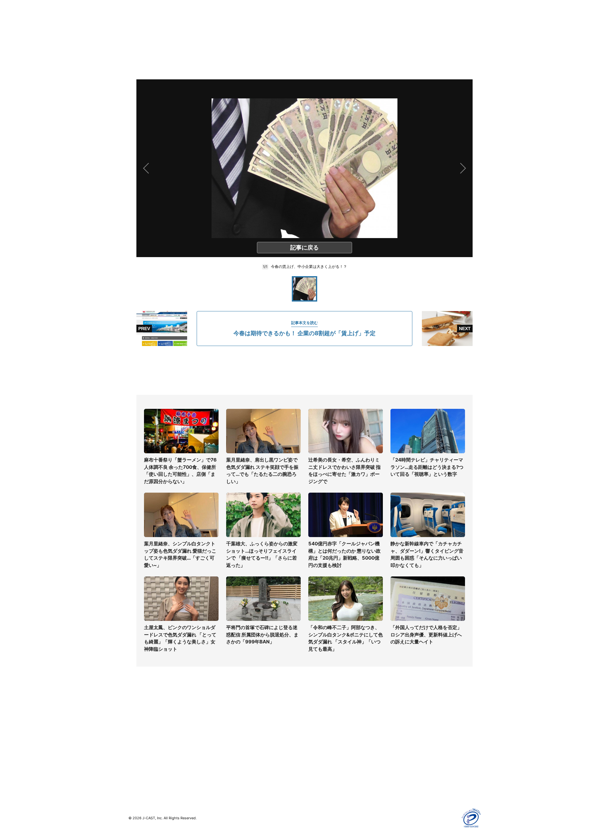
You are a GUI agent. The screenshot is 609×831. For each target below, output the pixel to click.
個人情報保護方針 (410, 715)
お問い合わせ (317, 734)
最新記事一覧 (141, 715)
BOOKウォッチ (232, 747)
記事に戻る (304, 247)
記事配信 (401, 771)
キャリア (137, 752)
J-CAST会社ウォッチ (238, 734)
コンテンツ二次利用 (413, 780)
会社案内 (313, 715)
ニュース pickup (145, 734)
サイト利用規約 (408, 725)
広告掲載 (401, 761)
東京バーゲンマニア (237, 756)
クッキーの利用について (417, 752)
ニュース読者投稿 (322, 743)
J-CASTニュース (234, 715)
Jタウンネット (231, 765)
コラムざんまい (144, 725)
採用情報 (313, 725)
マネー (135, 743)
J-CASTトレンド (234, 725)
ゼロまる (225, 774)
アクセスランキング (148, 771)
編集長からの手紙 (322, 752)
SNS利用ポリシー (411, 734)
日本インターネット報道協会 (421, 789)
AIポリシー (404, 743)
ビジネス (137, 761)
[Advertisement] (304, 370)
